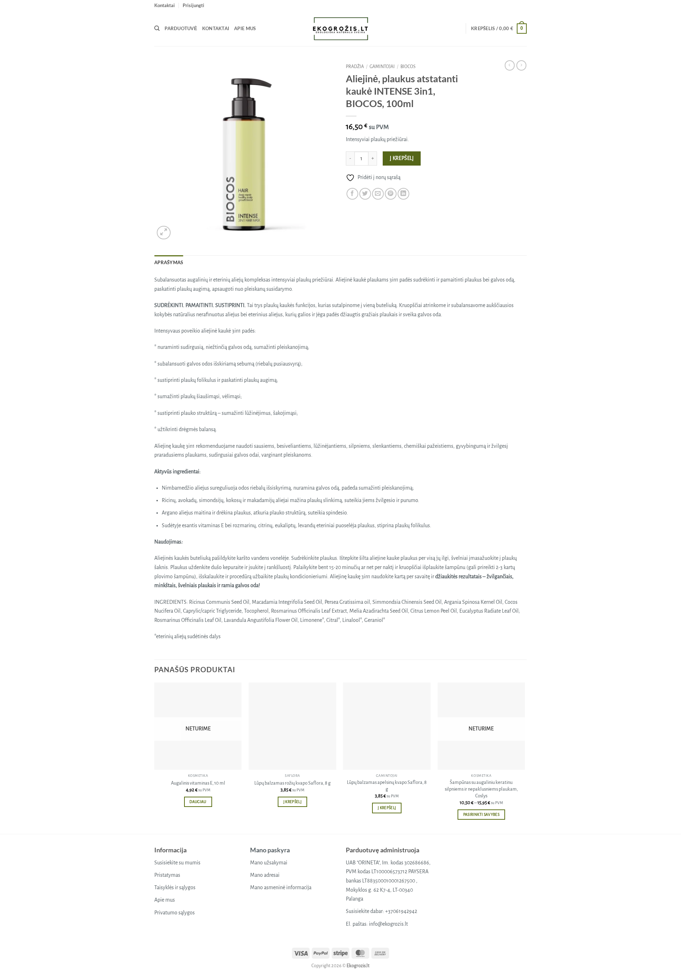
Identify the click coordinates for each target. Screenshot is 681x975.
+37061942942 (401, 911)
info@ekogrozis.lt (388, 924)
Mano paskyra (270, 850)
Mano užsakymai (268, 862)
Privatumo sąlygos (174, 912)
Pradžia (355, 66)
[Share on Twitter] (365, 194)
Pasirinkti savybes (481, 815)
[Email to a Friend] (378, 194)
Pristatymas (167, 875)
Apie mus (245, 28)
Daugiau (197, 802)
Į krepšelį (402, 158)
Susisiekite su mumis (177, 862)
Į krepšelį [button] (292, 802)
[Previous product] (521, 65)
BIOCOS (407, 66)
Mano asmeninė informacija (280, 887)
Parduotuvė (181, 28)
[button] (193, 5)
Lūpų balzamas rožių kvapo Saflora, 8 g (292, 783)
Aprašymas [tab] (168, 262)
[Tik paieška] (157, 28)
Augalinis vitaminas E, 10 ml (198, 783)
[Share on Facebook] (352, 194)
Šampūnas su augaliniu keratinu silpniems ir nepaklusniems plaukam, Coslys (481, 789)
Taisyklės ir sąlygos (174, 887)
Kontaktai (164, 5)
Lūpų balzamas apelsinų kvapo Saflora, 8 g (387, 786)
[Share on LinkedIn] (403, 194)
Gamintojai (382, 66)
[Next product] (510, 65)
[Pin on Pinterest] (391, 194)
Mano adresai (264, 875)
